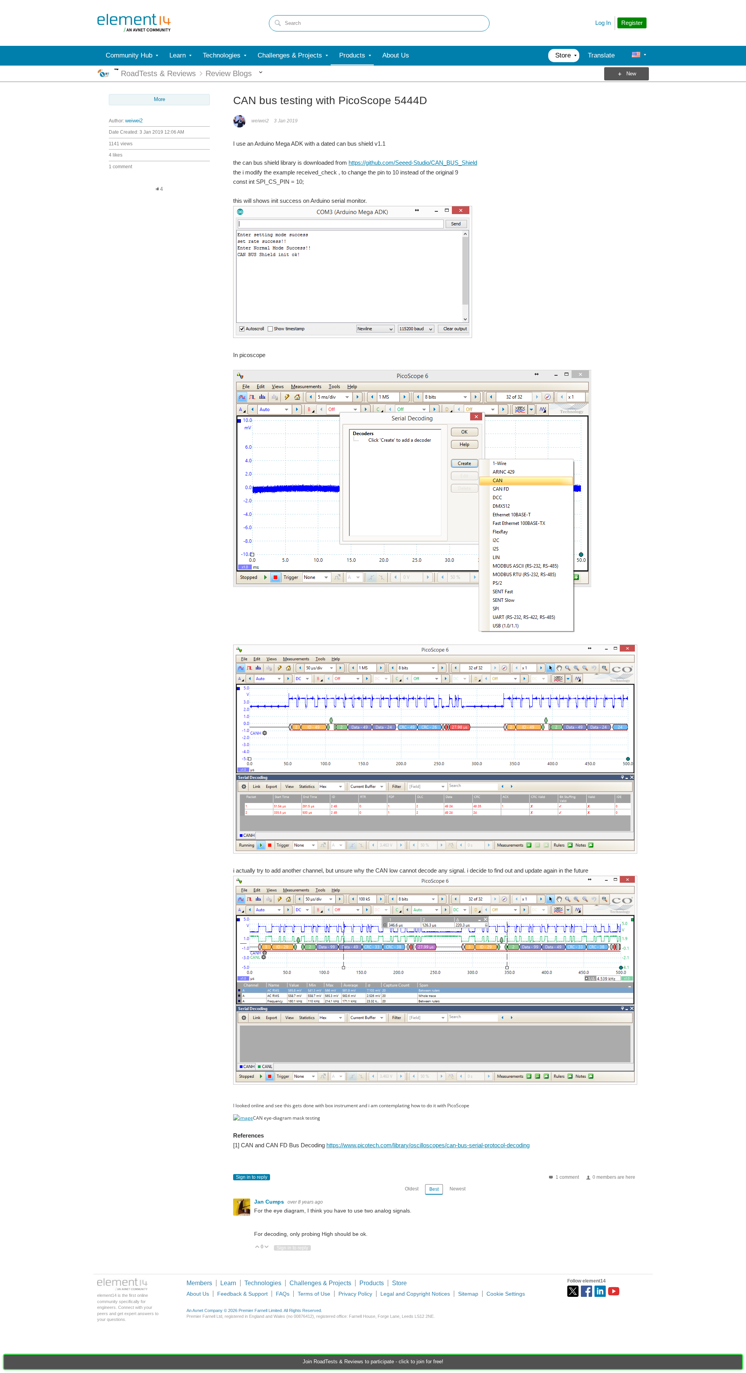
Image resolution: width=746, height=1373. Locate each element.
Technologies (262, 1283)
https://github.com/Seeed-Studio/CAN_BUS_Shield (413, 162)
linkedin (600, 1291)
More (116, 69)
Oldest (411, 1189)
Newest (457, 1189)
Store (399, 1283)
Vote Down (266, 1247)
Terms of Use (314, 1294)
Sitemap (468, 1294)
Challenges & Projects (320, 1283)
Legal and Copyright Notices (415, 1294)
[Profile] (636, 55)
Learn (228, 1283)
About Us (197, 1294)
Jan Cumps (270, 1202)
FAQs (282, 1294)
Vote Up (257, 1247)
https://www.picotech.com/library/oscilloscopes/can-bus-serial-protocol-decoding (428, 1145)
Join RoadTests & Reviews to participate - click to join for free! (373, 1361)
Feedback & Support (242, 1294)
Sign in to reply (251, 1177)
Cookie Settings (505, 1294)
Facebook (586, 1291)
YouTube (613, 1291)
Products (371, 1283)
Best (434, 1189)
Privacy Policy (355, 1294)
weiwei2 (134, 121)
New (631, 74)
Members (199, 1283)
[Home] (134, 23)
